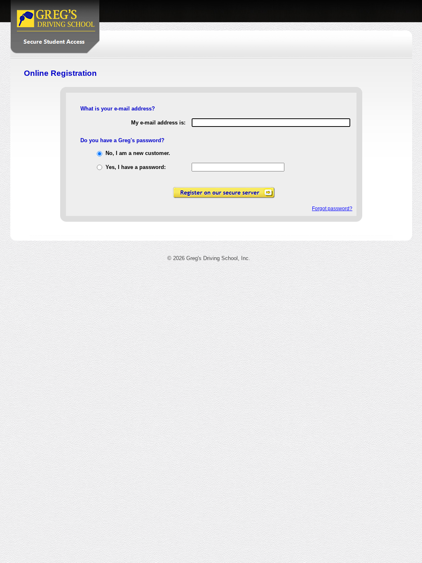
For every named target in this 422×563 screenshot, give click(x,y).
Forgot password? (332, 208)
